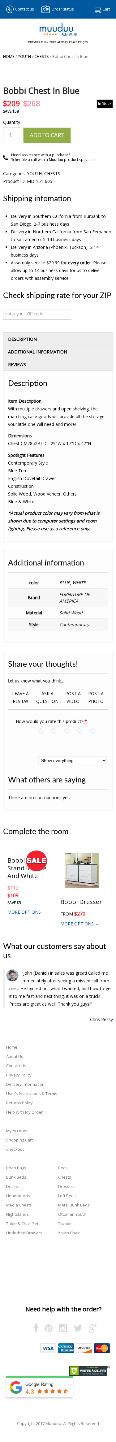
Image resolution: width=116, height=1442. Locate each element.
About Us (14, 1056)
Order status (62, 9)
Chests (41, 56)
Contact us (24, 9)
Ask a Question (47, 697)
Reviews (17, 364)
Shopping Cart (19, 1140)
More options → (26, 912)
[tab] (58, 338)
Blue (64, 583)
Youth (24, 56)
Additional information (37, 352)
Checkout (15, 1149)
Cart (106, 9)
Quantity (11, 122)
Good (82, 731)
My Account (17, 1130)
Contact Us (16, 1065)
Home (9, 56)
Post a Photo (96, 697)
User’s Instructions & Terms (31, 1093)
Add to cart (47, 135)
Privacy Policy (19, 1075)
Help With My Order (24, 1112)
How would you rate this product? (51, 721)
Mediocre (56, 731)
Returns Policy (19, 1103)
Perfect (95, 731)
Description (22, 339)
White (79, 583)
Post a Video (73, 697)
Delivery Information (25, 1084)
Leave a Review (20, 697)
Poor (43, 731)
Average (69, 731)
